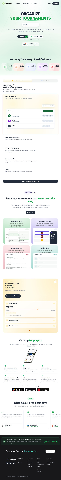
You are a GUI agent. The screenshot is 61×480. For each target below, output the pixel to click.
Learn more (30, 212)
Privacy (48, 461)
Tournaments (21, 461)
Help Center (30, 462)
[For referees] (29, 331)
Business (39, 468)
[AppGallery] (43, 389)
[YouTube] (10, 463)
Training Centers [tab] (46, 80)
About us (48, 464)
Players (38, 461)
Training (20, 462)
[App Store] (30, 389)
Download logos (31, 461)
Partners (39, 471)
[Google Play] (18, 389)
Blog (29, 464)
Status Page (30, 466)
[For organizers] (32, 331)
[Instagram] (7, 463)
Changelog (39, 469)
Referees (39, 462)
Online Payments (40, 464)
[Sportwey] (7, 3)
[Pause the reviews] (59, 429)
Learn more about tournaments (30, 181)
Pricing (38, 466)
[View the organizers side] (55, 281)
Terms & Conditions (51, 462)
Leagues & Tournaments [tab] (19, 80)
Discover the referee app (12, 296)
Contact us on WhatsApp (51, 441)
